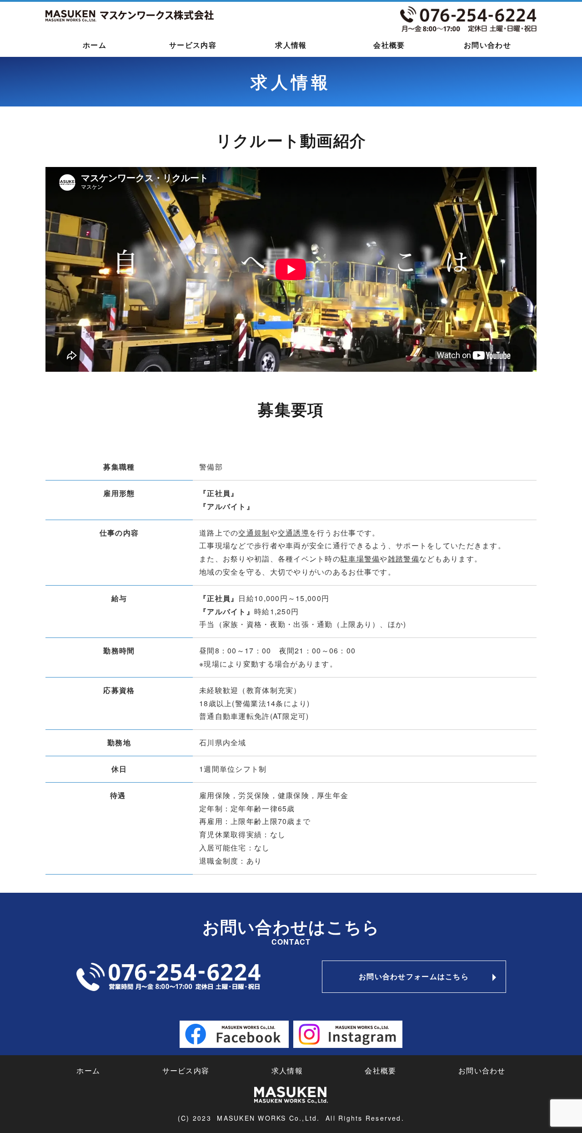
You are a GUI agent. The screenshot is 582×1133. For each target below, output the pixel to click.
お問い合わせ (487, 45)
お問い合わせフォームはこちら (414, 976)
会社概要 (389, 45)
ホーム (94, 45)
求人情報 (290, 45)
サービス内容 (192, 45)
